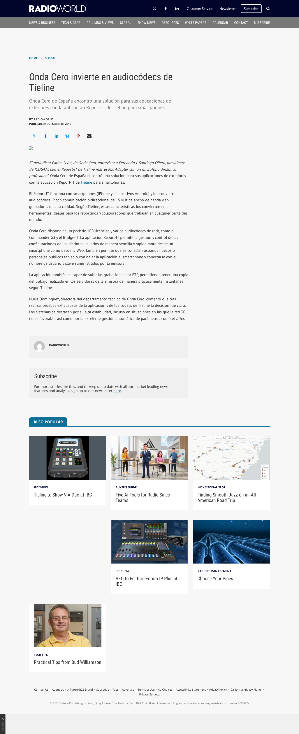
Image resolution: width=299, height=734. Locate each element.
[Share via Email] (89, 136)
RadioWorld (43, 119)
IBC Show (41, 487)
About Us (58, 689)
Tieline (86, 182)
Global (125, 23)
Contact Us (41, 689)
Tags (115, 689)
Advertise (128, 689)
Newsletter (228, 8)
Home (33, 58)
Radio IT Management (214, 571)
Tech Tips (41, 655)
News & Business (42, 23)
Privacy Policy (218, 689)
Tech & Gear (70, 23)
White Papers (195, 23)
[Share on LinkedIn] (56, 136)
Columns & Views (100, 23)
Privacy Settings (149, 694)
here (117, 390)
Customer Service (200, 8)
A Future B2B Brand (80, 689)
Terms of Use (146, 689)
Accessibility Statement (191, 689)
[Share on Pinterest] (78, 136)
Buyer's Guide (126, 487)
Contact (241, 23)
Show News (146, 23)
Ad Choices (165, 689)
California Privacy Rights (246, 689)
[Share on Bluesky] (67, 136)
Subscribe (251, 8)
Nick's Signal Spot (211, 487)
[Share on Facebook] (45, 136)
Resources (170, 23)
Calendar (220, 23)
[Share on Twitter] (34, 136)
